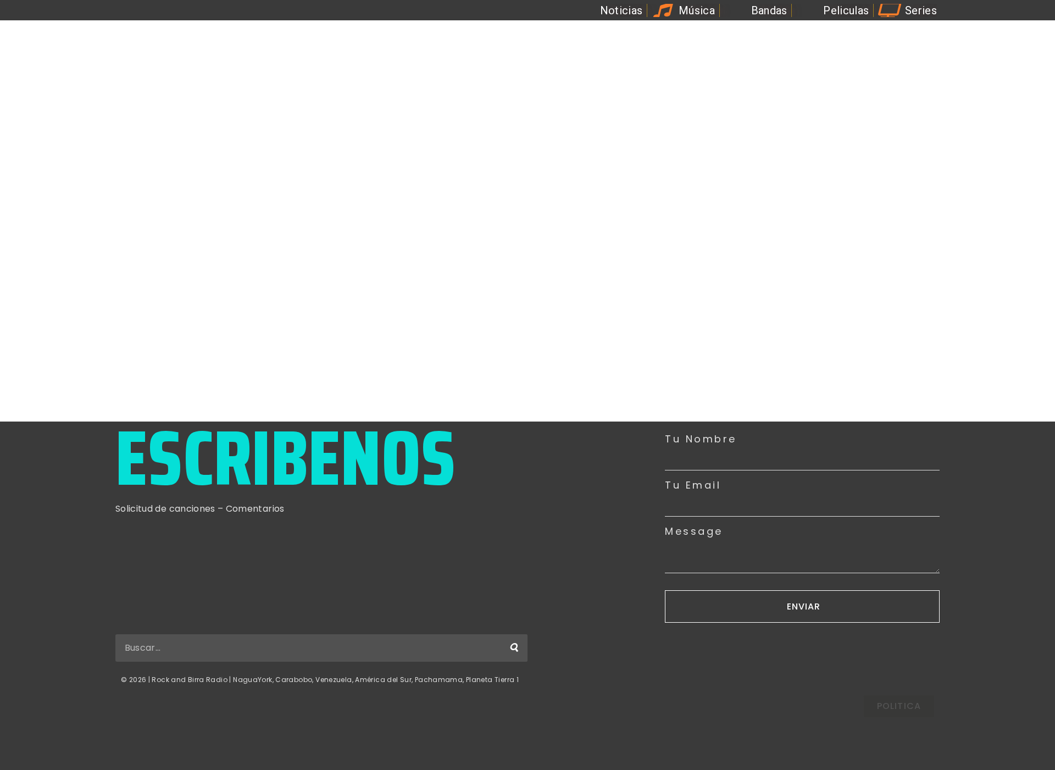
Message (694, 531)
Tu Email (693, 485)
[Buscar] (514, 648)
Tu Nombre (701, 439)
